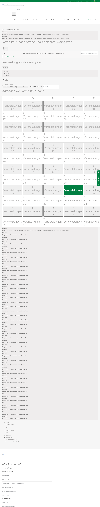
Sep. (6, 427)
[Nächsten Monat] (6, 82)
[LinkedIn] (13, 468)
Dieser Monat (9, 84)
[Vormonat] (6, 79)
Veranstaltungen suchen (9, 56)
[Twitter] (5, 468)
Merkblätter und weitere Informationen (13, 483)
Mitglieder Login (7, 475)
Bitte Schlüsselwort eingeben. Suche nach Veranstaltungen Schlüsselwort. (43, 53)
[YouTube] (10, 468)
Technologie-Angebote (9, 491)
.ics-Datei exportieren (11, 439)
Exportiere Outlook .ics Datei (13, 442)
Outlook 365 (8, 435)
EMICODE (6, 495)
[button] (95, 20)
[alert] (50, 33)
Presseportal (6, 479)
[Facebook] (3, 468)
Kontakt (5, 502)
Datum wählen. (36, 87)
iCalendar (8, 433)
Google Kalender (10, 430)
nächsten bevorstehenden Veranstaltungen (57, 34)
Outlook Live (8, 437)
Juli (8, 422)
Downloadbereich (8, 487)
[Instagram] (8, 468)
